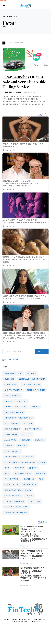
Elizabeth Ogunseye (13, 92)
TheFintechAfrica (14, 501)
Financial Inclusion (15, 407)
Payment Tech (11, 479)
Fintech (35, 407)
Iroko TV (26, 434)
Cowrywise (10, 384)
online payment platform (18, 457)
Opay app (19, 468)
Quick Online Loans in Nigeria (20, 484)
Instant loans (33, 429)
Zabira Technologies (15, 512)
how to (28, 423)
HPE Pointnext (12, 429)
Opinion (33, 468)
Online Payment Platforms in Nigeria (24, 462)
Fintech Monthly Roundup (18, 418)
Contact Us (40, 620)
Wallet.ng (34, 501)
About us (35, 622)
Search (41, 352)
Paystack (29, 479)
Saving (29, 496)
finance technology (15, 401)
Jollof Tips (10, 440)
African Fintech (13, 373)
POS (41, 479)
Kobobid (25, 440)
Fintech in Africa (13, 412)
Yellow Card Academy (16, 507)
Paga (7, 473)
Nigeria (22, 446)
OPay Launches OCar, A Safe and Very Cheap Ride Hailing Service (24, 81)
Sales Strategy (12, 496)
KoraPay (39, 440)
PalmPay (40, 473)
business (9, 379)
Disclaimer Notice (21, 620)
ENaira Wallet (12, 396)
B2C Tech (31, 373)
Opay (6, 468)
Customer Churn (31, 384)
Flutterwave (11, 423)
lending (8, 446)
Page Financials (22, 473)
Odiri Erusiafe (12, 451)
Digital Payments (36, 390)
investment (10, 434)
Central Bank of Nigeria (32, 379)
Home (6, 620)
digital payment (13, 390)
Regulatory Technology (17, 490)
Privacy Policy (20, 622)
